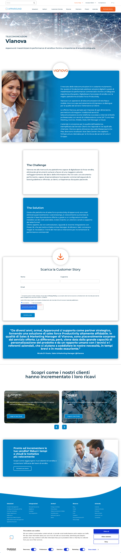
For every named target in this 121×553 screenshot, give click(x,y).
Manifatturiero (54, 513)
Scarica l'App (77, 2)
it (112, 2)
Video (74, 511)
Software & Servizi (55, 515)
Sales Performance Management (15, 519)
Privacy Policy (53, 295)
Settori (53, 503)
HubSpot (31, 511)
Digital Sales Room (12, 513)
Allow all (106, 531)
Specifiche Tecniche (12, 521)
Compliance (102, 2)
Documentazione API (78, 517)
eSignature (9, 515)
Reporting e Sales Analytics (14, 517)
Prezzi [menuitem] (87, 9)
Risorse (75, 503)
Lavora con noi (98, 515)
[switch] (50, 549)
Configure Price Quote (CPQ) (14, 509)
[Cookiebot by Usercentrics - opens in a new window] (11, 549)
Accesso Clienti (90, 2)
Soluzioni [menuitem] (35, 9)
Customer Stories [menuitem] (57, 9)
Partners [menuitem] (78, 9)
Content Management (12, 507)
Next (64, 427)
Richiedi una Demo (22, 468)
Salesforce (31, 509)
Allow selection (106, 536)
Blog (74, 507)
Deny (106, 541)
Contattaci (97, 517)
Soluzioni (10, 503)
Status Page (76, 519)
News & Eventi (98, 513)
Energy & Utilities (55, 507)
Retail (52, 517)
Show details (92, 549)
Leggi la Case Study (16, 416)
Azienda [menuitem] (95, 9)
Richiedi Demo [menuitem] (108, 9)
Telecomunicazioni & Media (58, 511)
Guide (74, 509)
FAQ (74, 513)
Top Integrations (33, 513)
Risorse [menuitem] (68, 9)
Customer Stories (99, 509)
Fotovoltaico (54, 509)
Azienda (98, 503)
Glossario (75, 515)
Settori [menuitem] (45, 9)
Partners (97, 511)
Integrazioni (33, 503)
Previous (56, 427)
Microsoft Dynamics (34, 507)
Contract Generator (12, 511)
